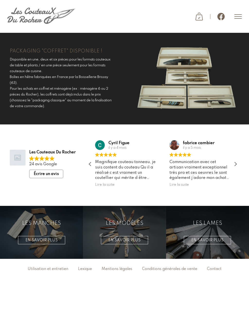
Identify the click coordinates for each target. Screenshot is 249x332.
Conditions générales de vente (169, 269)
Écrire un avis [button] (46, 174)
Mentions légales (117, 269)
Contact (214, 269)
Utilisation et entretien (48, 269)
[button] (235, 164)
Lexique (85, 269)
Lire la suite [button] (105, 185)
